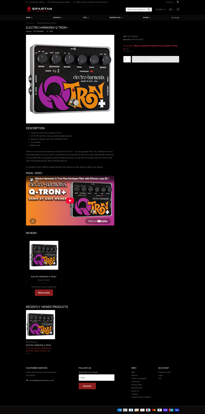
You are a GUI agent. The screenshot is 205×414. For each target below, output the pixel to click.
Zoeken (148, 9)
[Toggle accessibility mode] (178, 2)
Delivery (134, 375)
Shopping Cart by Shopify (55, 410)
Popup (128, 49)
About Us (135, 391)
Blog (133, 372)
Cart (160, 378)
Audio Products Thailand (141, 397)
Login (160, 375)
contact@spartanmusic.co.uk (41, 380)
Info (133, 368)
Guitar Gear (56, 18)
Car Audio (175, 18)
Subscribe (87, 386)
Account (163, 368)
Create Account (164, 372)
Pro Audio (146, 18)
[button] (130, 57)
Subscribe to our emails (88, 372)
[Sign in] (171, 9)
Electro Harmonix (38, 31)
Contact (134, 394)
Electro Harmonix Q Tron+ (38, 345)
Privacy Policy (136, 385)
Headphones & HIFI (115, 18)
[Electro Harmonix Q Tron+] (40, 324)
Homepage (30, 23)
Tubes (85, 18)
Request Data (136, 388)
